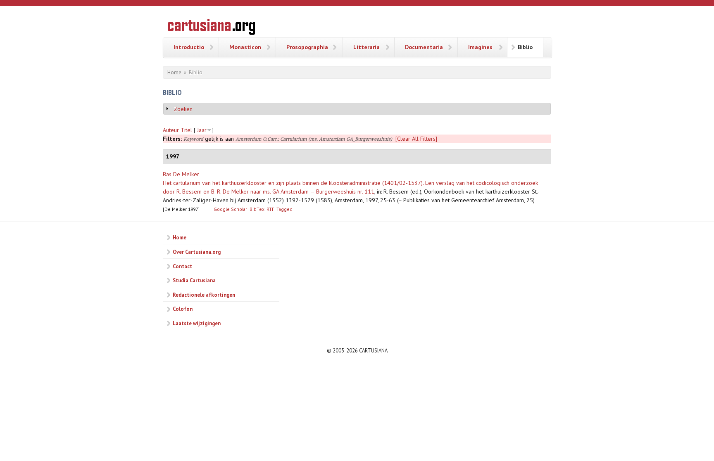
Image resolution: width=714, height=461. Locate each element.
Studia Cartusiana (194, 280)
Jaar (202, 130)
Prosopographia (307, 47)
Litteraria (366, 47)
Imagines (480, 47)
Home (174, 72)
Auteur (171, 130)
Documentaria (424, 47)
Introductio (189, 47)
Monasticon (245, 47)
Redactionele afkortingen (204, 294)
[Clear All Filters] (416, 138)
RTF (270, 209)
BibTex (257, 209)
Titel (186, 130)
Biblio (525, 47)
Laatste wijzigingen (197, 323)
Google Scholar (230, 209)
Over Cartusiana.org (197, 251)
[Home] (211, 28)
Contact (182, 266)
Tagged (284, 209)
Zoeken (183, 109)
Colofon (183, 308)
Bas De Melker (181, 174)
